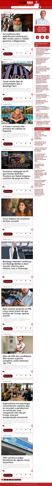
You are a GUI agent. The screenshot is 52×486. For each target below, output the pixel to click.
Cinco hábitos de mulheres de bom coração (39, 166)
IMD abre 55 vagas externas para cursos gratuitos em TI (42, 102)
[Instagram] (42, 37)
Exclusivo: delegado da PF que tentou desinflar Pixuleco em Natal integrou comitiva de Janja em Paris (40, 157)
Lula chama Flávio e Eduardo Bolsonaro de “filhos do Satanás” (42, 96)
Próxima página (18, 479)
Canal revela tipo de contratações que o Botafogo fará (40, 143)
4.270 (13, 479)
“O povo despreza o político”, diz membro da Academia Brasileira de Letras (43, 108)
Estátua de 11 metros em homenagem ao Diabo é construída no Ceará (43, 123)
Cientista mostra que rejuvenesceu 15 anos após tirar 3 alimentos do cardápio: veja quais (42, 116)
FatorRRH (26, 4)
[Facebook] (37, 37)
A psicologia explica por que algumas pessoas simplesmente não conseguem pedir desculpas (42, 60)
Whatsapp (9, 54)
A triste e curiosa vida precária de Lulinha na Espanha (40, 149)
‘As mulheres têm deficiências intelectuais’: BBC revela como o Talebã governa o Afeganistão (40, 135)
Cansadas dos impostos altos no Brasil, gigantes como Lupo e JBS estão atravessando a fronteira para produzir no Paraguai (43, 51)
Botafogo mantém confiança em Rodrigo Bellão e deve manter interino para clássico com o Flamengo (40, 174)
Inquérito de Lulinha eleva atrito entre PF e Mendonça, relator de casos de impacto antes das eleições (42, 88)
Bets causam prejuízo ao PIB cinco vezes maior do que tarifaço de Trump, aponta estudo (40, 183)
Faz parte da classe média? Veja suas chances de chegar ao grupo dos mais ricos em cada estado (43, 69)
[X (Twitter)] (47, 37)
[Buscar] (39, 7)
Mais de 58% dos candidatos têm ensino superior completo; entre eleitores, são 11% (39, 192)
